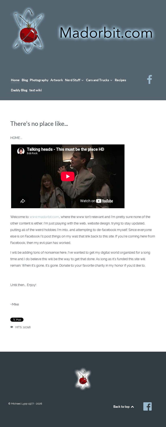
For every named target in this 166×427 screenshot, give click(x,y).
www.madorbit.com (44, 217)
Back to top (121, 406)
